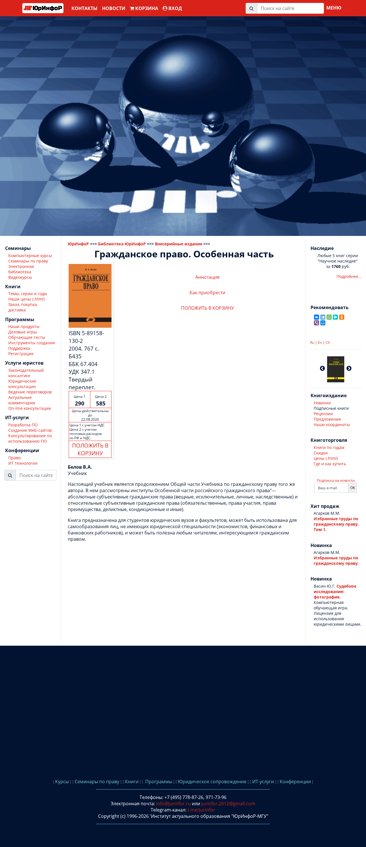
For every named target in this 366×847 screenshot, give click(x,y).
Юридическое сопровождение (212, 781)
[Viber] (316, 322)
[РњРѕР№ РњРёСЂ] (322, 322)
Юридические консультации (22, 383)
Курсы (62, 781)
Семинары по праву (28, 261)
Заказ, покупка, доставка (23, 307)
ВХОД (174, 8)
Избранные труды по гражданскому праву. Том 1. (336, 524)
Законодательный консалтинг (26, 372)
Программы (158, 781)
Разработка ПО (23, 425)
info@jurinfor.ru (173, 803)
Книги (131, 781)
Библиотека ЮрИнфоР (122, 243)
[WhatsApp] (329, 317)
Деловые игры (22, 332)
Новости (113, 8)
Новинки (322, 402)
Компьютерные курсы (30, 255)
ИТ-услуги (263, 781)
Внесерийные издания (178, 243)
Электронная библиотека (21, 269)
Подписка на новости (336, 480)
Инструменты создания (31, 343)
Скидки (321, 453)
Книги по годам (329, 447)
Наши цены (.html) (26, 299)
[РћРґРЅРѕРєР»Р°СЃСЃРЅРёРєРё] (341, 317)
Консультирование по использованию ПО (30, 438)
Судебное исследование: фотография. (335, 591)
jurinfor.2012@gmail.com (228, 803)
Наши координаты (332, 424)
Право (14, 457)
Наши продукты (23, 326)
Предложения (327, 419)
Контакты (84, 8)
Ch (328, 342)
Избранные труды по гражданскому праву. (336, 560)
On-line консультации (29, 408)
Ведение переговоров (30, 392)
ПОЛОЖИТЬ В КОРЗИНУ (90, 449)
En (320, 342)
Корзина (146, 8)
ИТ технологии (22, 463)
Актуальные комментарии (21, 400)
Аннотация (207, 277)
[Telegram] (322, 317)
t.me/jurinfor (201, 810)
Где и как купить (330, 463)
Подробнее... (349, 276)
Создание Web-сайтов (30, 430)
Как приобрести (207, 292)
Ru (312, 342)
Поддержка (19, 348)
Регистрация (20, 354)
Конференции (295, 781)
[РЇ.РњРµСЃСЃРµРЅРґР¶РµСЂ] (335, 317)
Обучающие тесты (26, 337)
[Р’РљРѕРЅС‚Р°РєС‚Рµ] (316, 317)
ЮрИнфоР (78, 243)
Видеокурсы (20, 277)
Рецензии (323, 413)
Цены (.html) (326, 458)
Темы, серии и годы (27, 294)
